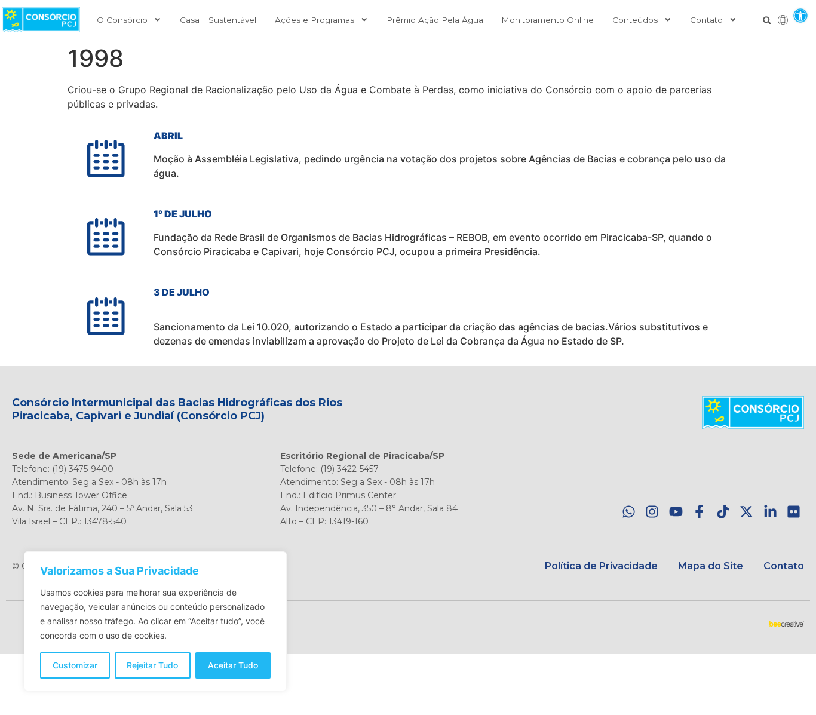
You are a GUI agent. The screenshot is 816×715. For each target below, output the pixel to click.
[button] (800, 15)
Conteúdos (635, 19)
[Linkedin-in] (770, 511)
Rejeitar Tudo (152, 665)
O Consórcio (122, 19)
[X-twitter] (746, 511)
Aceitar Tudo (233, 665)
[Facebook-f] (699, 511)
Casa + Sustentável (218, 19)
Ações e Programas (314, 19)
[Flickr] (793, 511)
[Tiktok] (723, 511)
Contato (706, 19)
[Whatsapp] (628, 511)
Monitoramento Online (547, 19)
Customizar (75, 665)
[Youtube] (675, 511)
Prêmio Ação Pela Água (434, 19)
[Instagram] (652, 511)
